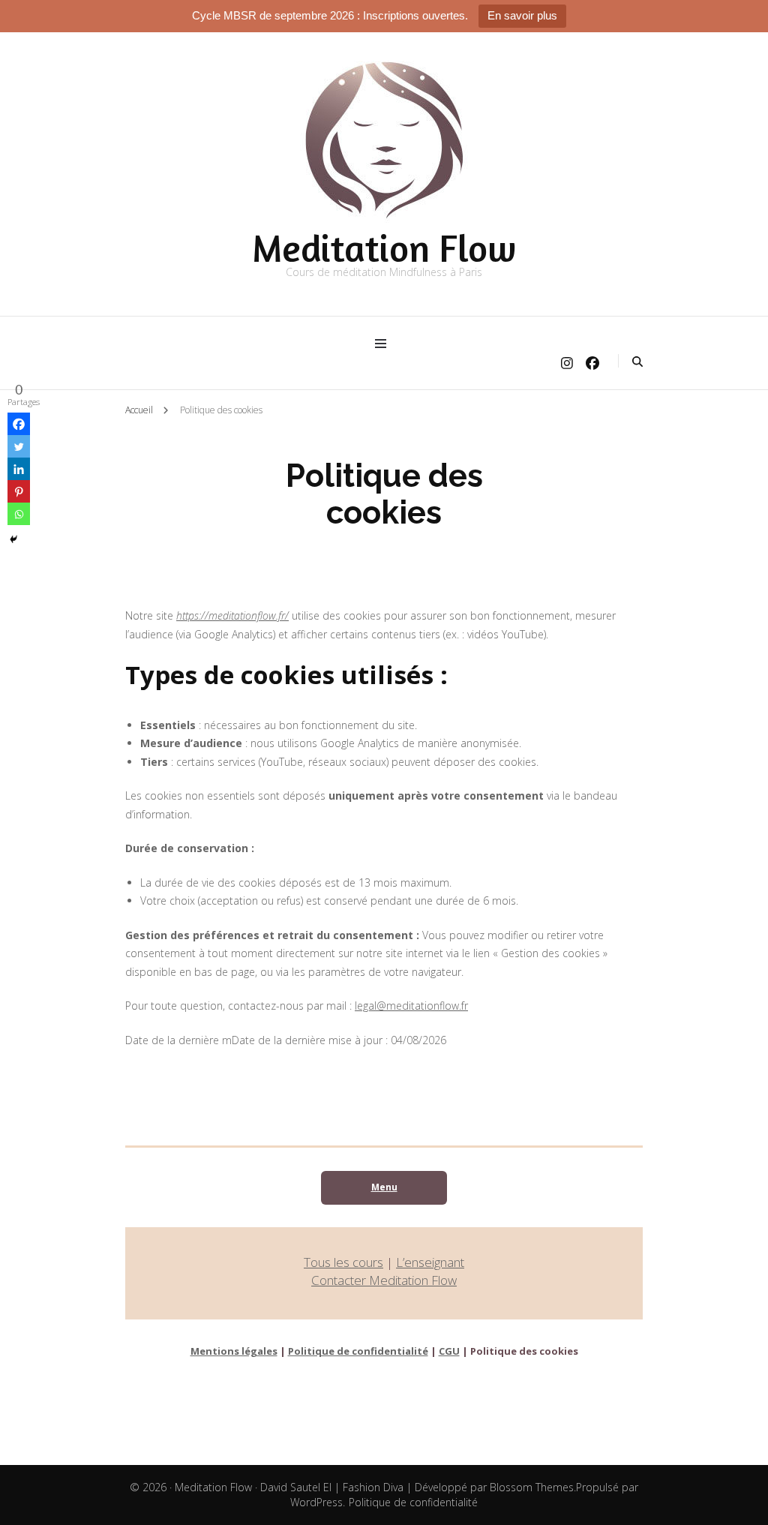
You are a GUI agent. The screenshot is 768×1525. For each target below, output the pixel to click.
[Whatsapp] (19, 514)
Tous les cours (343, 1262)
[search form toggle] (637, 361)
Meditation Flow (384, 248)
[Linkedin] (19, 469)
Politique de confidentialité (358, 1351)
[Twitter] (19, 446)
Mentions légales (234, 1351)
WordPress (316, 1502)
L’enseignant (430, 1262)
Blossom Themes (532, 1487)
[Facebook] (19, 424)
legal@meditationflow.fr (411, 1005)
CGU (449, 1351)
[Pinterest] (19, 491)
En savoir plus (522, 15)
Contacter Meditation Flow (384, 1280)
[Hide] (14, 539)
